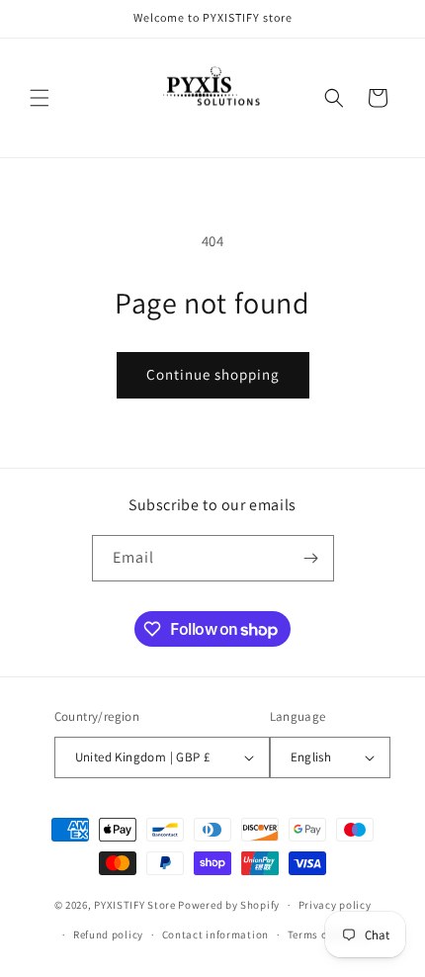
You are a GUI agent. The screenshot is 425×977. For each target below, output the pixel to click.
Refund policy (108, 934)
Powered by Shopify (229, 905)
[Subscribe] (311, 558)
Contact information (215, 934)
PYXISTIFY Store (135, 905)
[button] (39, 98)
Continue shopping (213, 374)
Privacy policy (335, 905)
